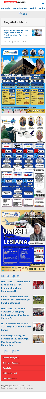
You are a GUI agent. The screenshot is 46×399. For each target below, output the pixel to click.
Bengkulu (7, 368)
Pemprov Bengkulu (11, 358)
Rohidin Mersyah (10, 373)
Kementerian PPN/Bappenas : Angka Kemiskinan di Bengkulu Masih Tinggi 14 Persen (17, 34)
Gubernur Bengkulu (11, 363)
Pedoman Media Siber (9, 388)
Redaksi (30, 386)
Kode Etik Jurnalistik (27, 388)
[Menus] (43, 3)
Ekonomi (7, 42)
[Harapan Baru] (13, 1)
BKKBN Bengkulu (10, 378)
